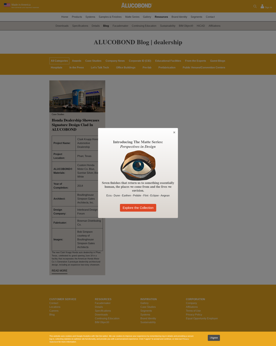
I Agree (214, 337)
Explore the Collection (138, 208)
